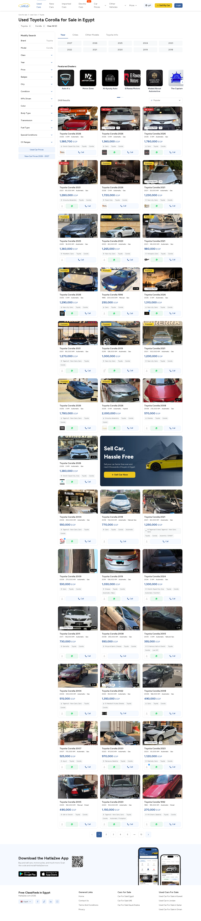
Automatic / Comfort (152, 593)
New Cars (51, 5)
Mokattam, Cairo (68, 254)
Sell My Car (164, 5)
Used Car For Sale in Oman (170, 909)
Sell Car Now (121, 474)
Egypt (26, 902)
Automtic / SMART (166, 536)
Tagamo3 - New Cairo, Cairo (72, 361)
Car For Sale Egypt (126, 896)
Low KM (155, 650)
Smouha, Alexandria (69, 200)
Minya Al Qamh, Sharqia (113, 646)
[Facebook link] (37, 901)
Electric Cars (84, 5)
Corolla (91, 146)
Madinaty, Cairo (152, 761)
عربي (149, 5)
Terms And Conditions (88, 905)
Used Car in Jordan (167, 901)
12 (141, 834)
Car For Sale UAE (125, 901)
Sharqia (107, 589)
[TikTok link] (44, 901)
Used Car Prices (37, 150)
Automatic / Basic (109, 593)
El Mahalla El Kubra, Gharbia (114, 703)
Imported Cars (66, 5)
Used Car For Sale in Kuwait (171, 896)
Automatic (129, 530)
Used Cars (39, 5)
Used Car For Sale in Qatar (170, 905)
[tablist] (120, 35)
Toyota (84, 146)
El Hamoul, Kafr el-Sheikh (156, 646)
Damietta (66, 646)
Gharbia (150, 418)
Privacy (82, 909)
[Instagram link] (57, 901)
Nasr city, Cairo (152, 200)
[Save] (94, 110)
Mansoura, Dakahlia (111, 761)
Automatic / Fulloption (118, 818)
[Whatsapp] (114, 152)
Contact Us (84, 901)
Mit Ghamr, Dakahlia (154, 815)
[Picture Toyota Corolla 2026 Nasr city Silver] (162, 279)
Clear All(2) (52, 26)
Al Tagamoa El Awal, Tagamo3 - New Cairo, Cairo (161, 531)
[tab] (63, 35)
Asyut (65, 761)
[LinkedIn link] (51, 901)
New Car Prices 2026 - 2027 (36, 156)
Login (178, 5)
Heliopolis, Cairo (152, 254)
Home (81, 896)
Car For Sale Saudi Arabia (129, 905)
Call (82, 152)
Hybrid (105, 422)
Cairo (106, 307)
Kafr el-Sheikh (68, 815)
